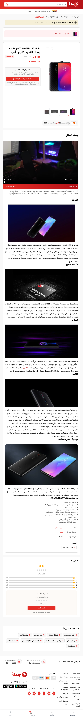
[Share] (47, 49)
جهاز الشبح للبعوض (76, 704)
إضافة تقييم (41, 608)
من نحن (65, 673)
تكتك (78, 700)
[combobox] (37, 4)
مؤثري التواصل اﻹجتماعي (75, 688)
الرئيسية (77, 16)
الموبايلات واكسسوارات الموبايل (59, 16)
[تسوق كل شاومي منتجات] (73, 123)
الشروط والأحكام (62, 697)
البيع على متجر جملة (75, 678)
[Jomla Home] (74, 4)
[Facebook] (53, 693)
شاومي (25, 367)
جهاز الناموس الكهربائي (75, 694)
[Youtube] (34, 693)
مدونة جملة (64, 677)
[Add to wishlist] (52, 49)
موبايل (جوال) (59, 528)
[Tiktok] (39, 693)
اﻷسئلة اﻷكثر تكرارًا (63, 702)
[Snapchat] (29, 693)
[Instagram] (48, 693)
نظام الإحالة (76, 683)
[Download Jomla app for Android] (21, 686)
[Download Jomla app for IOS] (8, 686)
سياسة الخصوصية (64, 688)
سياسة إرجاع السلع (63, 682)
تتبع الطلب (64, 693)
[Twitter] (44, 693)
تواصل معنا (76, 673)
